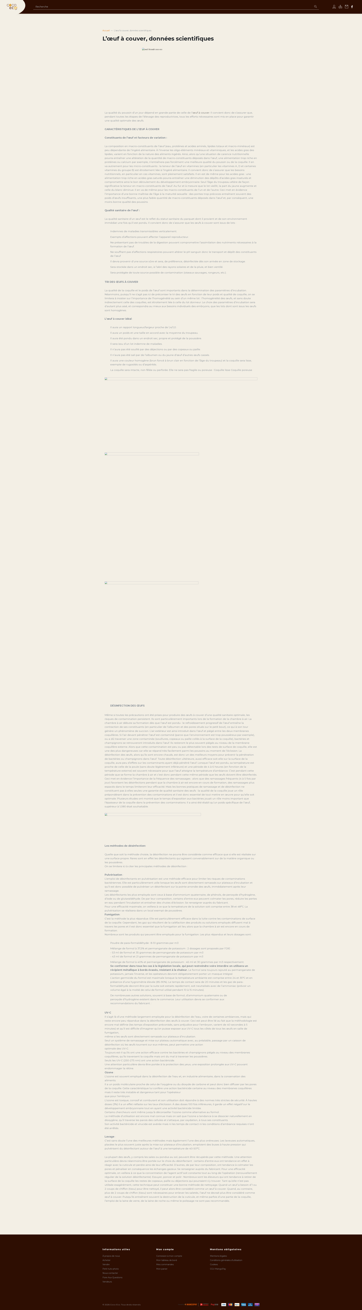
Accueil (106, 30)
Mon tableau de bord (166, 1260)
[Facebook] (352, 7)
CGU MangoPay (218, 1269)
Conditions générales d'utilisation (226, 1260)
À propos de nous (111, 1256)
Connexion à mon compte (169, 1256)
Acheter (106, 1260)
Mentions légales (218, 1256)
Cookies (214, 1264)
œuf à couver (201, 112)
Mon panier (161, 1269)
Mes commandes (165, 1264)
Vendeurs (107, 1281)
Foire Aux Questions (112, 1277)
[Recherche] (315, 7)
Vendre (106, 1264)
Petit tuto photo (111, 1269)
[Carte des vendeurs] (340, 7)
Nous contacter (110, 1273)
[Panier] (346, 7)
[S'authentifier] (334, 7)
